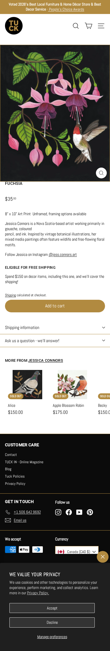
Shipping (10, 295)
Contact (11, 454)
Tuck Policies (15, 476)
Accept (52, 608)
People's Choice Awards (66, 9)
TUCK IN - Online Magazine (24, 461)
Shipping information (22, 327)
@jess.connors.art (63, 254)
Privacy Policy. (38, 592)
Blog (8, 468)
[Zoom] (101, 173)
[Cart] (88, 26)
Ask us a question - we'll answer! (32, 340)
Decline (52, 622)
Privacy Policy (15, 483)
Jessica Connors (45, 360)
